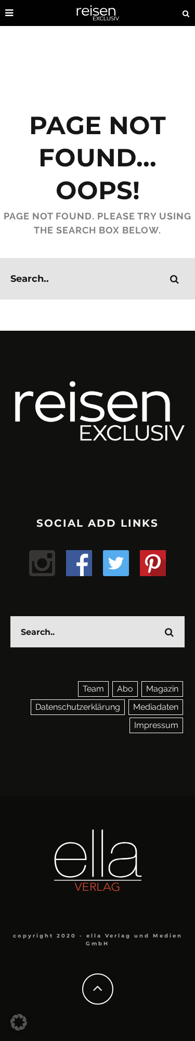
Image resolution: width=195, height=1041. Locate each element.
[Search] (186, 13)
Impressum (156, 725)
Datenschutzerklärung (77, 707)
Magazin (162, 689)
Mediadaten (155, 707)
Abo (125, 689)
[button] (18, 1022)
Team (93, 689)
